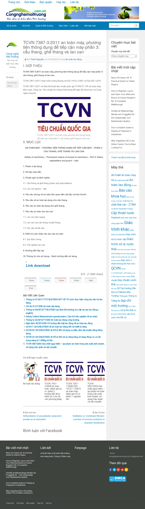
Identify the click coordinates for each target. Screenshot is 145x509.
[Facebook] (110, 469)
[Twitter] (114, 469)
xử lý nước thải (57, 453)
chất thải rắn (128, 201)
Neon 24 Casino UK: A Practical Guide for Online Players (123, 81)
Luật (113, 257)
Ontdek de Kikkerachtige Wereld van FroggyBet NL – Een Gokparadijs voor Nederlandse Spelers (21, 475)
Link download (38, 265)
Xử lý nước (12, 25)
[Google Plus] (118, 469)
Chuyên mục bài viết (120, 51)
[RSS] (126, 469)
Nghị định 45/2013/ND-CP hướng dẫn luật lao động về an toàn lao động (59, 323)
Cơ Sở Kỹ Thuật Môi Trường (122, 209)
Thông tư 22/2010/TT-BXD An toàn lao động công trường (52, 320)
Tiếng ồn (115, 300)
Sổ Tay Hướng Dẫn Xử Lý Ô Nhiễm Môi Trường (123, 292)
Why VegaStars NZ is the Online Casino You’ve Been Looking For (123, 144)
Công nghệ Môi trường (12, 55)
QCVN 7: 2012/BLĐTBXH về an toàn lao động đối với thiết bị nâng (56, 326)
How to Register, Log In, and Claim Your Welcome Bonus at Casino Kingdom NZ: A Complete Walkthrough (123, 98)
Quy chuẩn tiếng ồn (122, 285)
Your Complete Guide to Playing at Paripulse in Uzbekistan (122, 131)
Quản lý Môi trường (44, 25)
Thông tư (132, 296)
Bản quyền (46, 2)
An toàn (116, 175)
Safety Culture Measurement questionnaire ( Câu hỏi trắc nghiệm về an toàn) (61, 316)
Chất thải (119, 201)
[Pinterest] (122, 469)
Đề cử (123, 317)
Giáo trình (124, 218)
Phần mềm (131, 264)
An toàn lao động (12, 84)
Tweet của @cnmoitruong (123, 157)
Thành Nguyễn (37, 59)
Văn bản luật (90, 25)
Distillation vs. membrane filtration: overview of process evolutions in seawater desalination (89, 419)
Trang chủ (14, 2)
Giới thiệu (29, 2)
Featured (115, 217)
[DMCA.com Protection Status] (117, 481)
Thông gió (123, 296)
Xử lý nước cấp (124, 314)
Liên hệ (74, 2)
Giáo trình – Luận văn (68, 25)
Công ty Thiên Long (62, 456)
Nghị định (125, 260)
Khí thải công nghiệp (127, 254)
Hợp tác (61, 2)
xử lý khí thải (127, 310)
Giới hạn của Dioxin (124, 250)
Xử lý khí (26, 25)
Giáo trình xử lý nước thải (122, 244)
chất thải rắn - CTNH (123, 204)
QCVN (116, 268)
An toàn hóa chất (122, 180)
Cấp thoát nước (122, 213)
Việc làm (11, 34)
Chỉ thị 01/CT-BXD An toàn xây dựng (43, 306)
